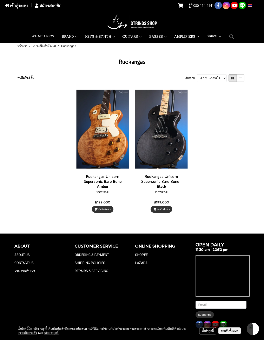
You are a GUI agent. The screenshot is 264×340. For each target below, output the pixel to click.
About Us (22, 255)
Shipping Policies (90, 263)
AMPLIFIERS (185, 37)
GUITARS (130, 37)
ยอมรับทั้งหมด (229, 331)
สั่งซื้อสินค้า (104, 209)
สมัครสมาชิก (49, 5)
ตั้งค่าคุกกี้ (208, 331)
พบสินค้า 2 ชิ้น (26, 77)
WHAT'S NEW (42, 36)
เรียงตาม (191, 78)
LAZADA (141, 263)
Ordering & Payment (92, 255)
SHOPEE (141, 255)
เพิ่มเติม (212, 36)
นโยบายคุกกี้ (51, 333)
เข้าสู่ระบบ (18, 5)
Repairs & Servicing (91, 271)
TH (254, 5)
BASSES (156, 37)
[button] (231, 37)
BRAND (68, 37)
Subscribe (204, 315)
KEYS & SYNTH (98, 37)
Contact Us (24, 263)
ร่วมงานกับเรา (24, 271)
